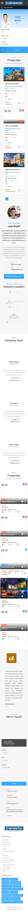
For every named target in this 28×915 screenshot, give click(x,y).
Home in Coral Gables (7, 596)
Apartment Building (8, 860)
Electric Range (6, 889)
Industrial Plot (6, 842)
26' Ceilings (13, 879)
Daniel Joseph (14, 445)
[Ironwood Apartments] (14, 326)
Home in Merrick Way (12, 84)
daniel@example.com (15, 463)
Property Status (5, 29)
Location (3, 42)
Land (3, 853)
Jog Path (5, 898)
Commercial (5, 840)
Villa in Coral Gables (11, 126)
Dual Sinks (17, 885)
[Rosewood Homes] (14, 317)
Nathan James (14, 362)
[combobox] (14, 32)
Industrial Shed (7, 844)
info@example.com (16, 269)
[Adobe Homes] (14, 294)
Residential (5, 855)
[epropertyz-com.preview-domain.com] (14, 4)
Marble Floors (6, 902)
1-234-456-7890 (15, 460)
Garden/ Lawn (6, 895)
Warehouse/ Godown (8, 851)
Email (2, 757)
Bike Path (5, 882)
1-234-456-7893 (15, 378)
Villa (4, 871)
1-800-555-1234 (8, 7)
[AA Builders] (14, 302)
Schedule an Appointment (14, 276)
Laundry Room (15, 898)
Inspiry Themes (17, 909)
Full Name (3, 750)
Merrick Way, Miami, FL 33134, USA (14, 86)
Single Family (6, 869)
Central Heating (7, 885)
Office (4, 846)
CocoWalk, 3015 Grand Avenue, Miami (13, 173)
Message (3, 764)
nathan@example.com (15, 380)
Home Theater (17, 895)
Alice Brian (14, 403)
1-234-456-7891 (15, 419)
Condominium (6, 862)
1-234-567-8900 (11, 797)
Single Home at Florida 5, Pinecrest (9, 628)
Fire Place (14, 892)
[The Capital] (14, 310)
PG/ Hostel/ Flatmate (8, 864)
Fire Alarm (5, 892)
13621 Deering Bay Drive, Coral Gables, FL (13, 129)
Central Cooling (15, 882)
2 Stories (5, 879)
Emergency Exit (17, 889)
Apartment (6, 858)
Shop (4, 849)
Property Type (5, 35)
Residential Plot (7, 867)
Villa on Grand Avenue (12, 169)
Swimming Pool (17, 902)
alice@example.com (15, 421)
